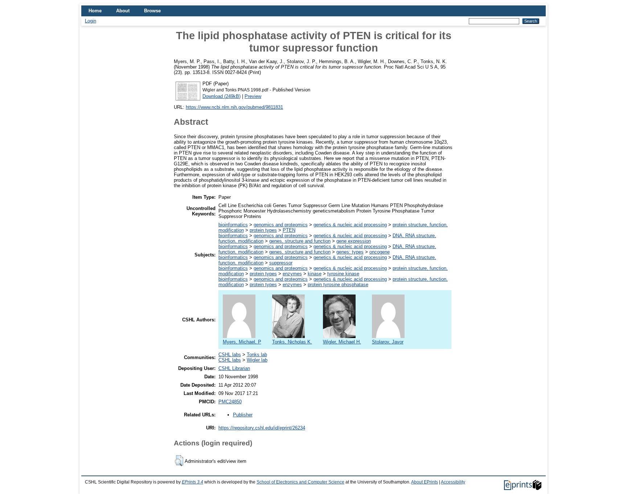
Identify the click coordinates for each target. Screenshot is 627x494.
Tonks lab (257, 354)
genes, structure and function (300, 241)
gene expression (353, 241)
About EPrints (424, 482)
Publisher (243, 414)
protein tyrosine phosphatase (338, 284)
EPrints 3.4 (192, 482)
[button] (179, 460)
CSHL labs (229, 354)
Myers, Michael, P (242, 342)
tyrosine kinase (343, 273)
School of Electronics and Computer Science (300, 482)
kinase (314, 273)
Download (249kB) (221, 96)
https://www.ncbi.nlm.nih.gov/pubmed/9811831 (234, 107)
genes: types (350, 252)
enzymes (292, 273)
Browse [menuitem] (152, 10)
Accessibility (453, 482)
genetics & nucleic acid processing (350, 224)
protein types (263, 230)
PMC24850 (230, 401)
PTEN (289, 230)
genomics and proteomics (281, 224)
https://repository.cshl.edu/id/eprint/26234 (261, 428)
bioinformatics (233, 224)
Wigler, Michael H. (342, 342)
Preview (253, 96)
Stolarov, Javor (387, 342)
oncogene (379, 252)
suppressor (280, 262)
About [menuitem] (123, 10)
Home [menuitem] (95, 10)
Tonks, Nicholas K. (292, 342)
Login (90, 21)
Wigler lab (257, 360)
